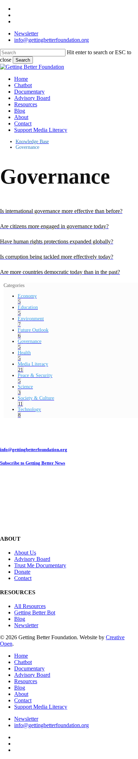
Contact (22, 578)
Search (23, 60)
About (21, 694)
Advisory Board (32, 559)
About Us (25, 553)
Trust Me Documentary (40, 565)
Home (21, 656)
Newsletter (26, 625)
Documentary (29, 668)
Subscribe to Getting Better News (32, 463)
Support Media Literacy (40, 707)
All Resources (30, 606)
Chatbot (23, 662)
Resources (25, 681)
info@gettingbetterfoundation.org (33, 449)
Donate (22, 572)
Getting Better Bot (34, 612)
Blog (19, 619)
